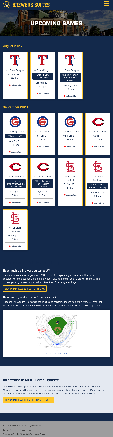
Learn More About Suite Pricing (25, 288)
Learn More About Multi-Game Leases (28, 399)
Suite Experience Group (35, 434)
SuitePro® (17, 434)
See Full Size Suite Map (56, 353)
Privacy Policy (25, 430)
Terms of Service (9, 430)
